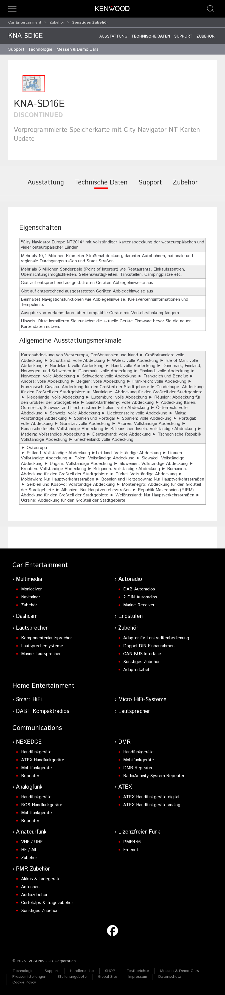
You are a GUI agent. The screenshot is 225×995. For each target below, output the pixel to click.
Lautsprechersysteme (42, 646)
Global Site (107, 976)
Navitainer (30, 597)
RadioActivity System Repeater (153, 776)
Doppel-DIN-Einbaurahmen (149, 646)
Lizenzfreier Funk (139, 832)
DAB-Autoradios (139, 589)
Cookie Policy (24, 982)
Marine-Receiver (138, 605)
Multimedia (29, 579)
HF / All (28, 850)
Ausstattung (113, 36)
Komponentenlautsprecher (46, 638)
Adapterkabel (136, 670)
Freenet (130, 850)
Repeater (30, 776)
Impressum (137, 976)
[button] (12, 9)
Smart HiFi (29, 700)
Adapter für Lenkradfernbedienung (156, 638)
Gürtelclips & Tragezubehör (47, 903)
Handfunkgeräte (36, 752)
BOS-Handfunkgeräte (41, 805)
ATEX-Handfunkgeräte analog (151, 805)
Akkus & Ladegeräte (41, 879)
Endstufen (130, 616)
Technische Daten (150, 36)
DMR (124, 742)
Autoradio (130, 579)
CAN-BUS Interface (142, 654)
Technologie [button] (40, 49)
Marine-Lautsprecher (41, 654)
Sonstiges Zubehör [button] (90, 22)
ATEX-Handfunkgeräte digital (151, 797)
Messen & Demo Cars (179, 971)
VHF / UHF (32, 842)
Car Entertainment (24, 22)
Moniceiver (31, 589)
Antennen (30, 887)
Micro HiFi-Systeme (142, 700)
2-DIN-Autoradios (140, 597)
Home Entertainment (43, 685)
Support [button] (16, 49)
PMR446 (132, 842)
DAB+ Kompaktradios (42, 711)
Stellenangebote (72, 976)
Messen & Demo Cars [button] (78, 49)
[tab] (46, 186)
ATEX (125, 787)
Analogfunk (29, 787)
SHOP (110, 971)
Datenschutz (169, 976)
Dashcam (27, 616)
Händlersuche (82, 971)
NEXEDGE (29, 742)
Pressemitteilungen (29, 976)
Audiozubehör (34, 895)
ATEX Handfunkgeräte (42, 760)
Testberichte (137, 971)
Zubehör (56, 22)
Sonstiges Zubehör (141, 662)
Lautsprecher (32, 628)
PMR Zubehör (33, 869)
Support (183, 36)
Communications (37, 728)
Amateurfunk (31, 832)
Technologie (22, 971)
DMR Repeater (138, 768)
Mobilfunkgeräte (36, 768)
